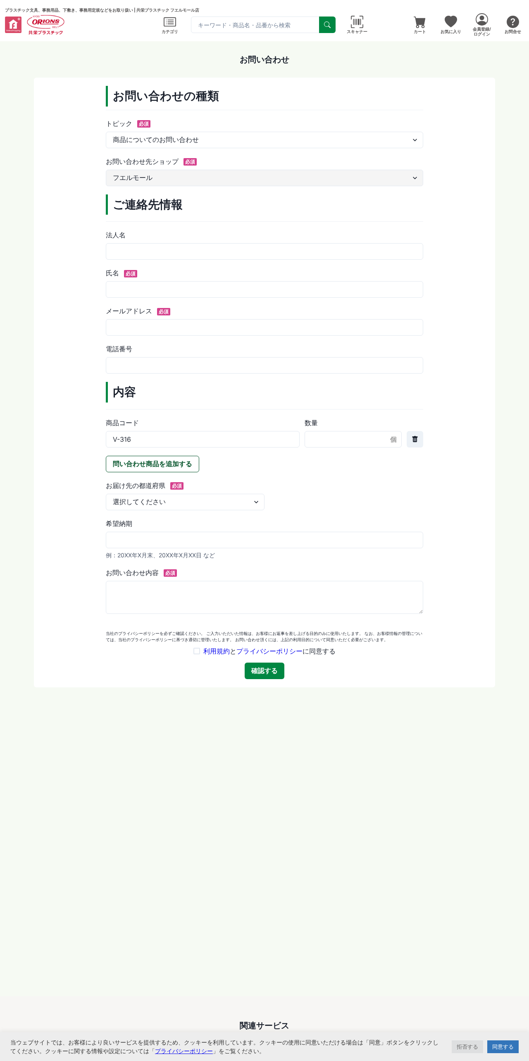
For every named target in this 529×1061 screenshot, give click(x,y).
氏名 (121, 273)
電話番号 (119, 349)
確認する (264, 670)
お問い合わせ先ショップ (150, 161)
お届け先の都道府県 (144, 485)
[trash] (415, 439)
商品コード (122, 423)
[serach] (327, 25)
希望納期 (119, 523)
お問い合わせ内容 (140, 572)
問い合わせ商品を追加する (152, 463)
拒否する (467, 1046)
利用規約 (216, 651)
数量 (311, 423)
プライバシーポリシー (269, 651)
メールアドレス (137, 311)
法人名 (116, 235)
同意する (503, 1046)
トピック (127, 123)
